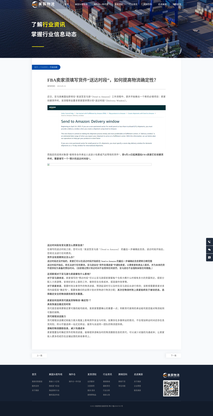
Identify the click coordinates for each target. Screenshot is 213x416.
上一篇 (39, 356)
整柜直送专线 (54, 395)
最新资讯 (106, 386)
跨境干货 (121, 381)
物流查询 (177, 4)
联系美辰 (137, 390)
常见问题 (121, 386)
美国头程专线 (81, 4)
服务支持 (35, 386)
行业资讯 (133, 4)
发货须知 (119, 4)
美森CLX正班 (54, 381)
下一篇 (173, 356)
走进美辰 (162, 4)
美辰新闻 (106, 381)
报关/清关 (91, 390)
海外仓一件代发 (101, 4)
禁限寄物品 (92, 395)
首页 (67, 4)
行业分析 (53, 67)
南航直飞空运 (54, 386)
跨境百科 (148, 4)
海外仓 (72, 374)
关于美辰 (35, 390)
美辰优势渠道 (37, 381)
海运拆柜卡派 (54, 390)
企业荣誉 (137, 386)
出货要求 (91, 381)
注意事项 (91, 386)
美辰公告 (106, 395)
